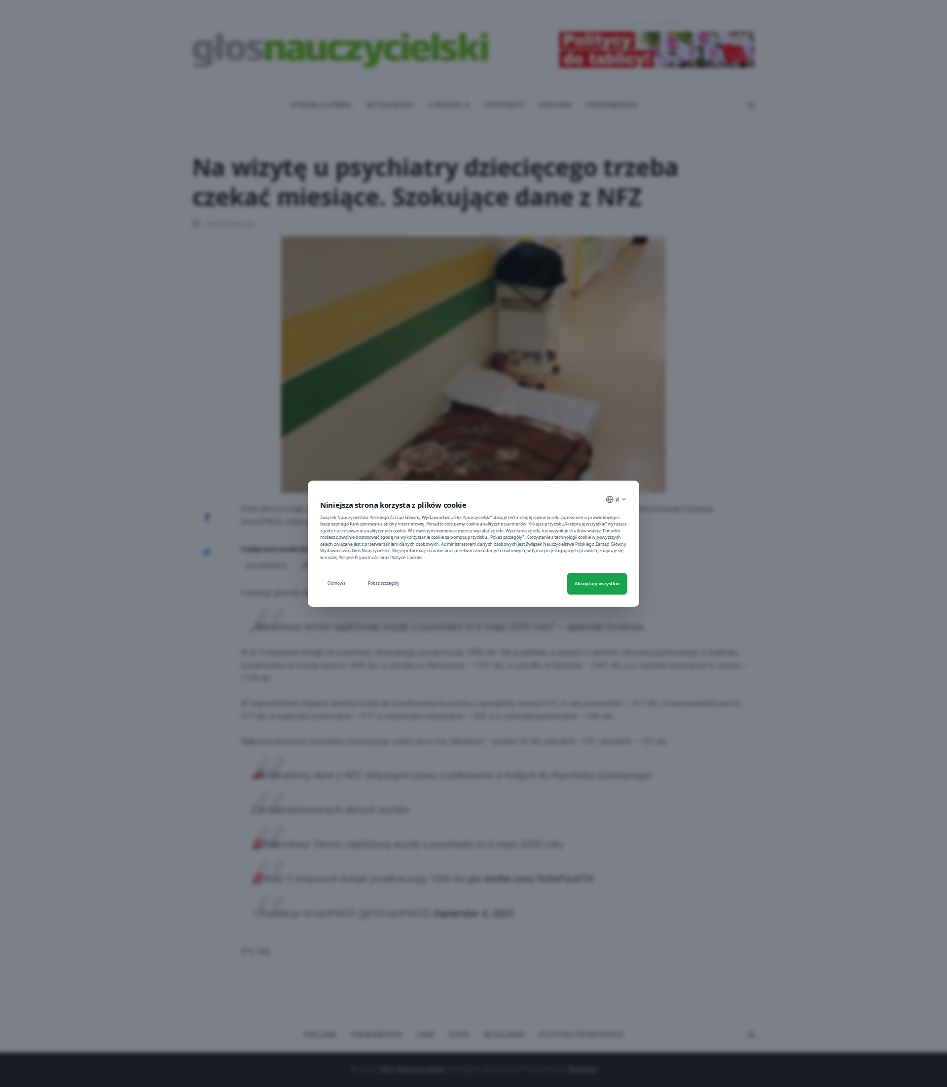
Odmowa (337, 583)
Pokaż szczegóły (383, 583)
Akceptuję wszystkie (597, 583)
